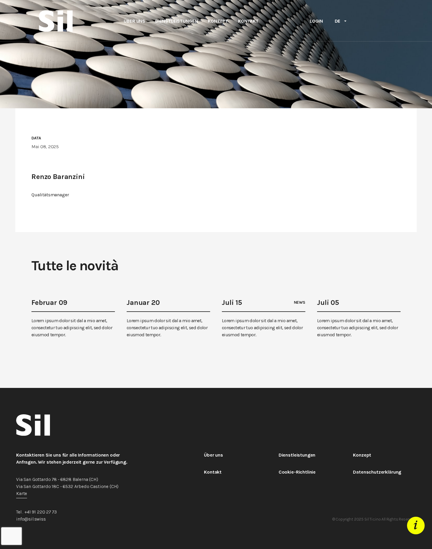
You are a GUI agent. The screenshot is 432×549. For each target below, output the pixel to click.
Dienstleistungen (176, 21)
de (338, 21)
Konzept (218, 21)
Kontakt (248, 21)
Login (316, 21)
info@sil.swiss (31, 519)
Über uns (134, 21)
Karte (21, 493)
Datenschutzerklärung (377, 472)
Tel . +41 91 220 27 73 (36, 512)
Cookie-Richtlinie (297, 472)
